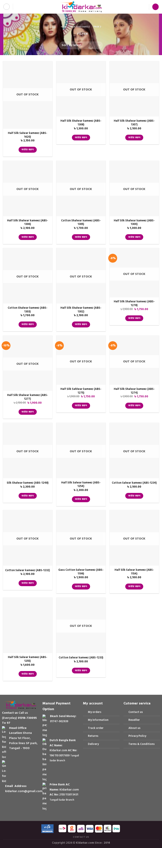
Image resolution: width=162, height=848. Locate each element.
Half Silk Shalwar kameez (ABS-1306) (27, 222)
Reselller (134, 720)
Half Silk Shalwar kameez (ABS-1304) (134, 222)
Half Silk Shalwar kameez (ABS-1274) (134, 391)
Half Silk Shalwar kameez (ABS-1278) (134, 303)
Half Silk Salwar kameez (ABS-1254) (81, 484)
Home (64, 27)
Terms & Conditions (141, 744)
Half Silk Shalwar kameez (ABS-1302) (80, 309)
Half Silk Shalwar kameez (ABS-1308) (80, 122)
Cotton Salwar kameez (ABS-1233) (81, 658)
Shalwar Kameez (80, 27)
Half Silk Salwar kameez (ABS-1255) (27, 659)
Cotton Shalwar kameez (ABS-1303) (27, 309)
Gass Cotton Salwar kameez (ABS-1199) (81, 571)
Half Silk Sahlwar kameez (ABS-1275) (80, 391)
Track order (96, 728)
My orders (94, 712)
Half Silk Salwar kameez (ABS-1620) (27, 135)
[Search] (17, 6)
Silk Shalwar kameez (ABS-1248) (28, 483)
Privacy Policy (137, 736)
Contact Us (81, 837)
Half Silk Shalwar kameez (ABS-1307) (134, 122)
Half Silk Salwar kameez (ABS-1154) (134, 571)
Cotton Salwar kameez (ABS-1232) (27, 570)
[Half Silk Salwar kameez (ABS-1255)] (27, 625)
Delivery (93, 744)
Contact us (135, 712)
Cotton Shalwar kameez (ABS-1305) (81, 222)
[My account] (144, 7)
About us (134, 728)
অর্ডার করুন (28, 149)
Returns (93, 736)
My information (98, 720)
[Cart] (155, 7)
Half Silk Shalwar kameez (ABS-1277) (27, 397)
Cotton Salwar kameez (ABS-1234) (134, 483)
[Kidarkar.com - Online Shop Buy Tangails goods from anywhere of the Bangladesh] (81, 6)
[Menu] (6, 7)
